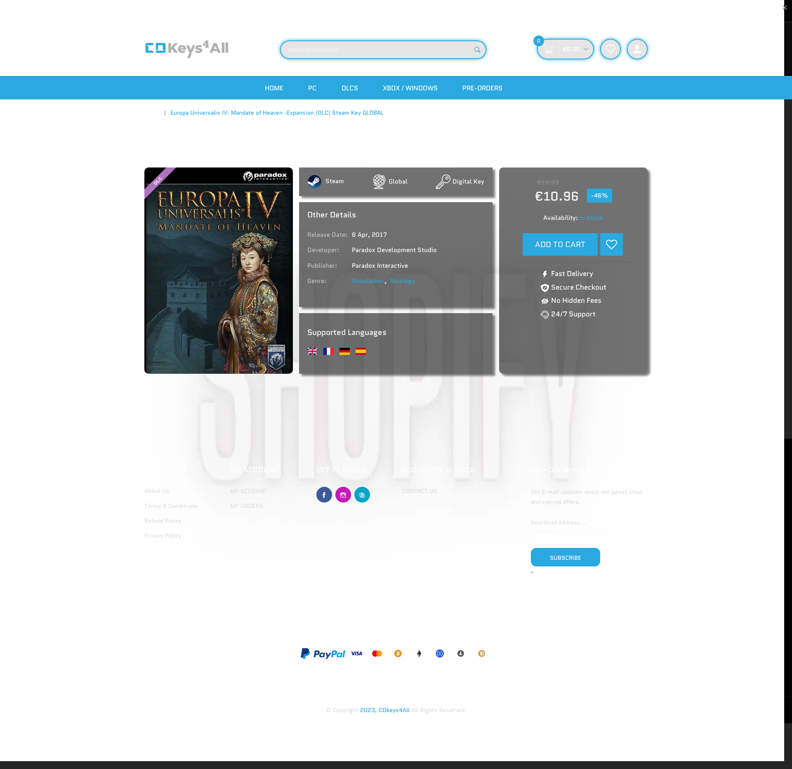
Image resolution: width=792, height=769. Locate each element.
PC (312, 88)
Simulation (368, 280)
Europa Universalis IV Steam (350, 396)
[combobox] (383, 49)
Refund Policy (162, 521)
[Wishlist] (611, 244)
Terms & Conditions (171, 506)
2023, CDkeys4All (385, 710)
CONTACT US (419, 491)
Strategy (402, 280)
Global (398, 181)
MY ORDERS (246, 506)
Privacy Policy (162, 535)
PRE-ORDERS (482, 88)
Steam (334, 181)
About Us (157, 491)
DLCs (350, 88)
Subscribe (565, 558)
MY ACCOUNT (248, 491)
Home (274, 88)
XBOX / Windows (410, 88)
